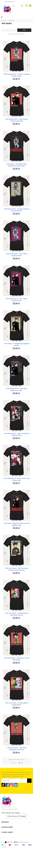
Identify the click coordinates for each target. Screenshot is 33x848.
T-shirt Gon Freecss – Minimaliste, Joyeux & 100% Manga (16, 659)
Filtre (24, 30)
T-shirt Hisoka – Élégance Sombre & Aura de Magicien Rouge (16, 524)
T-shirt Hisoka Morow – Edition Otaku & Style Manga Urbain (16, 479)
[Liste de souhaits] (16, 70)
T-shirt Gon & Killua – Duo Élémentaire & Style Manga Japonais (16, 614)
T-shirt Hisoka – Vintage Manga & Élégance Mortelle (16, 344)
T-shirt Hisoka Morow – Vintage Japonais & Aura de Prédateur (17, 210)
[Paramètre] (22, 5)
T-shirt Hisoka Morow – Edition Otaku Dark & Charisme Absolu (16, 434)
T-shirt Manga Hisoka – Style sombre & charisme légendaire (16, 120)
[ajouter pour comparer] (19, 70)
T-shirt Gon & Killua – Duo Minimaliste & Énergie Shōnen (16, 704)
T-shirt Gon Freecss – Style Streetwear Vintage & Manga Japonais (16, 569)
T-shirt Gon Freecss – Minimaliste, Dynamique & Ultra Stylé (16, 749)
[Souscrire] (29, 781)
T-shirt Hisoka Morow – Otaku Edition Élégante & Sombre (17, 389)
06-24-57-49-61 (6, 807)
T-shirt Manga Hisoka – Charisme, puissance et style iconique (16, 75)
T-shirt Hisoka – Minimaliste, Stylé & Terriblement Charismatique (16, 165)
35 (19, 763)
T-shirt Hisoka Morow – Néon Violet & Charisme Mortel (16, 254)
